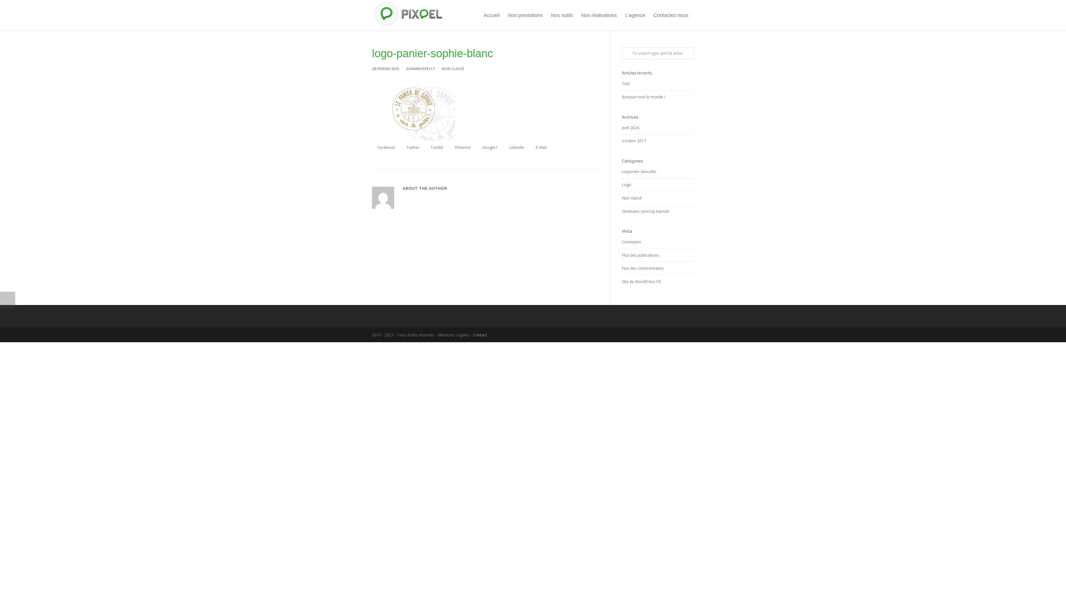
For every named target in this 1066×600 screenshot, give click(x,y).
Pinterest (462, 147)
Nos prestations (525, 15)
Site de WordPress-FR (641, 281)
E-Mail (540, 147)
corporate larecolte (639, 171)
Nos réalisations (599, 15)
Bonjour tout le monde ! (643, 96)
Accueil (492, 15)
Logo (626, 184)
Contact (480, 335)
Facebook (385, 147)
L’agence (635, 15)
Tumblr (436, 147)
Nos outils (562, 15)
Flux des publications (640, 255)
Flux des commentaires (643, 268)
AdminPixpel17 (420, 68)
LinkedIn (516, 147)
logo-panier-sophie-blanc (432, 53)
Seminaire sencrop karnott (645, 211)
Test (626, 83)
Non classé (453, 68)
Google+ (489, 147)
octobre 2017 (634, 140)
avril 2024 (630, 127)
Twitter (412, 147)
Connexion (631, 241)
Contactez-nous (670, 15)
